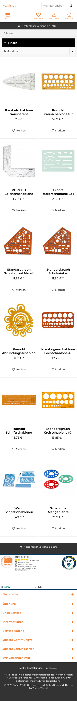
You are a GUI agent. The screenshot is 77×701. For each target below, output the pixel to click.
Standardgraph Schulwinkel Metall (19, 271)
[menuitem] (69, 16)
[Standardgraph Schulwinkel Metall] (19, 240)
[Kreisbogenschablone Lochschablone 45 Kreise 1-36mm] (58, 320)
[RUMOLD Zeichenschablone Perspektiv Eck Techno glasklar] (19, 161)
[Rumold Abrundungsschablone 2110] (19, 320)
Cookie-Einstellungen (31, 667)
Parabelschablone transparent (19, 112)
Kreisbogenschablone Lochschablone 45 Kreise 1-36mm (58, 351)
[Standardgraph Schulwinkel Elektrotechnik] (58, 240)
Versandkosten (64, 674)
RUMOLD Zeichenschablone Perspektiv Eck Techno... (19, 192)
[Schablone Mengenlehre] (58, 479)
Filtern (12, 42)
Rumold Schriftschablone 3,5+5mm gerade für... (18, 431)
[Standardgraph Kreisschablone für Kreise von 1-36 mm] (58, 400)
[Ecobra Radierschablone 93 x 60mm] (58, 161)
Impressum (51, 667)
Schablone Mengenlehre (58, 510)
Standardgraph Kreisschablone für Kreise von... (58, 431)
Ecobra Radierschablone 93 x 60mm (58, 192)
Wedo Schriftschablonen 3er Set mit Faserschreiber (19, 510)
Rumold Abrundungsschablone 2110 (19, 351)
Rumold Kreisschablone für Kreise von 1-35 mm (58, 112)
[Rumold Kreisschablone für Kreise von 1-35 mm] (58, 81)
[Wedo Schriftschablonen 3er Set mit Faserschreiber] (19, 479)
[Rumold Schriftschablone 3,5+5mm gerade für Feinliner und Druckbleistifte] (19, 400)
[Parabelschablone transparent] (19, 81)
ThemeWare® (40, 688)
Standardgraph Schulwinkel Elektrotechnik (58, 271)
